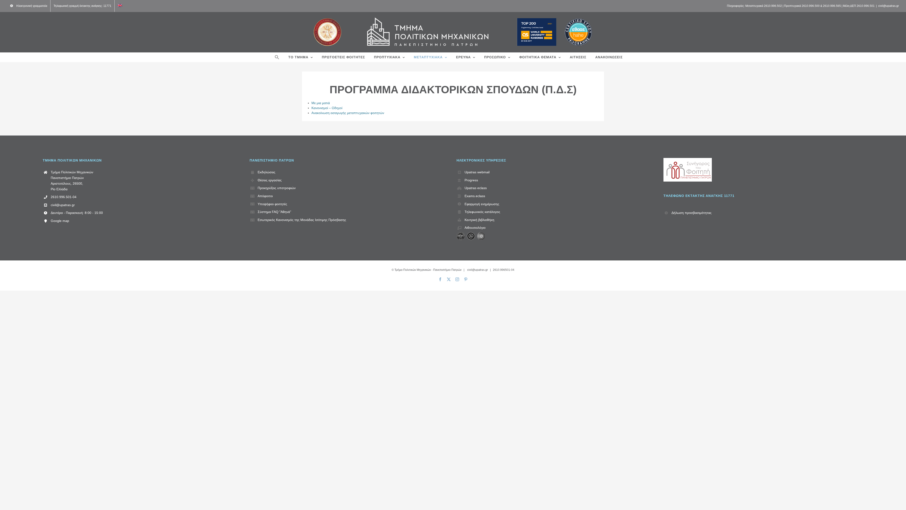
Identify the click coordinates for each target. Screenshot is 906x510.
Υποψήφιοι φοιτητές (272, 204)
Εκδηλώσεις (266, 172)
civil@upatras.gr (888, 6)
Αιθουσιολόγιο (475, 228)
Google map (60, 221)
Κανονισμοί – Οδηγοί (326, 108)
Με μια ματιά (320, 103)
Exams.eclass (475, 196)
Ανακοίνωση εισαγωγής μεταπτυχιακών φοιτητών (347, 113)
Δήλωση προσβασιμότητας (691, 213)
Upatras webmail (477, 172)
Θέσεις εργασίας (270, 180)
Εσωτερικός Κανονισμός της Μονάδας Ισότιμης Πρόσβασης (302, 220)
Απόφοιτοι (265, 196)
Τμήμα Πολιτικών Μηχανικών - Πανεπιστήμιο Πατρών (427, 270)
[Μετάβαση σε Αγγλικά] (120, 6)
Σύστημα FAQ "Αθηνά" (274, 212)
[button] (277, 57)
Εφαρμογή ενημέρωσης (482, 204)
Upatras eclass (476, 188)
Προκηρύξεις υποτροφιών (277, 188)
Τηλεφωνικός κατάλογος (482, 212)
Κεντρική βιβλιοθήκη (479, 220)
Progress (471, 180)
